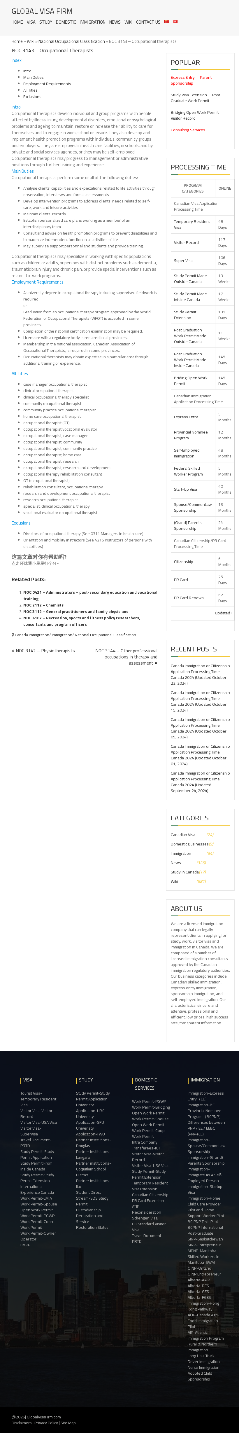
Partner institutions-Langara (93, 1154)
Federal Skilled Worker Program (188, 471)
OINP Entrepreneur (204, 1274)
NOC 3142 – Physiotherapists (45, 650)
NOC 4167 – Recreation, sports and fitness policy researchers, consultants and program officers (81, 621)
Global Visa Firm (42, 11)
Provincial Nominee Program (191, 435)
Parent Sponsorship (191, 80)
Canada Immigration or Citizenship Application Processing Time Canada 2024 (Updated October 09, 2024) (200, 728)
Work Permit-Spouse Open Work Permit (38, 1207)
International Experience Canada (37, 1189)
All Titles (30, 90)
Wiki (128, 22)
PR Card (181, 579)
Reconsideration (146, 1212)
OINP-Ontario (199, 1268)
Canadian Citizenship (150, 1195)
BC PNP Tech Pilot (203, 1221)
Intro (27, 71)
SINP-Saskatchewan (205, 1239)
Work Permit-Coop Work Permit (36, 1224)
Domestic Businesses (190, 844)
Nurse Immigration (203, 1367)
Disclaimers (22, 1423)
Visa (31, 22)
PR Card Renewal (189, 598)
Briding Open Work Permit (191, 380)
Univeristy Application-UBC (90, 1108)
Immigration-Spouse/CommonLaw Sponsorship (207, 1145)
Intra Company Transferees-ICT (146, 1145)
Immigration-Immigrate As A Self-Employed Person (205, 1175)
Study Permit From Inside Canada (36, 1166)
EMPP (25, 1245)
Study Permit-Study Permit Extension (37, 1178)
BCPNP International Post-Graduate (205, 1230)
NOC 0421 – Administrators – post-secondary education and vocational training (90, 595)
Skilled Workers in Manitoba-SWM (203, 1259)
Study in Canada (185, 872)
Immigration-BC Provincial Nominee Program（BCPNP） (205, 1110)
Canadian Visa (183, 834)
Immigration (93, 22)
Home (17, 22)
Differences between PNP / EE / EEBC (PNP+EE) (206, 1128)
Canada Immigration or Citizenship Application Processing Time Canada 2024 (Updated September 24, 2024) (200, 781)
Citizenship (183, 561)
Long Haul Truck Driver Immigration (204, 1358)
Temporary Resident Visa (192, 224)
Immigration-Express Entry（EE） (206, 1096)
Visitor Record (183, 118)
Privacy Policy (46, 1423)
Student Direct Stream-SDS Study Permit (92, 1198)
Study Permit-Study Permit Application (37, 1154)
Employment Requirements (47, 84)
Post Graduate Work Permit (195, 97)
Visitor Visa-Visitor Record (36, 1113)
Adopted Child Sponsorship (200, 1376)
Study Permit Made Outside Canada (190, 278)
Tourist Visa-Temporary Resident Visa (38, 1099)
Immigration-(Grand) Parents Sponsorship (206, 1160)
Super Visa (183, 260)
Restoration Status (92, 1227)
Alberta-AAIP (199, 1280)
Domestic (66, 22)
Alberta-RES (198, 1286)
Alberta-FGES (199, 1297)
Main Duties (33, 77)
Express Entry (183, 77)
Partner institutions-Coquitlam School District (93, 1169)
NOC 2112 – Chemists (43, 605)
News (115, 22)
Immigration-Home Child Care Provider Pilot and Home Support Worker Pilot (206, 1207)
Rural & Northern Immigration (202, 1347)
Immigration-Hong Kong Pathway (203, 1306)
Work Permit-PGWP (37, 1216)
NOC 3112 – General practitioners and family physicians (75, 611)
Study (45, 22)
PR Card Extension (148, 1200)
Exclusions (32, 96)
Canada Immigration (32, 635)
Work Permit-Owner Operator (38, 1236)
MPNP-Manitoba (202, 1251)
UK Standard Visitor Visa (149, 1227)
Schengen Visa (145, 1218)
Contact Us (148, 22)
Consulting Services (188, 130)
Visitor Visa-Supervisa (30, 1131)
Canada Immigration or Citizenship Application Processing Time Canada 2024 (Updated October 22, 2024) (200, 674)
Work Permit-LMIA (36, 1198)
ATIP (135, 1206)
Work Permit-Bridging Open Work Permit (151, 1110)
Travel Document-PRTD (35, 1143)
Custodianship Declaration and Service (89, 1215)
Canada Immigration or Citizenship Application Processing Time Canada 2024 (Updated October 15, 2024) (200, 701)
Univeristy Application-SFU (90, 1119)
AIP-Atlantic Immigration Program (206, 1335)
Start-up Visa (185, 489)
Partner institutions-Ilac (93, 1183)
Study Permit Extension (185, 314)
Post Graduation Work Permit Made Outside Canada (190, 335)
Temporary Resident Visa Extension (150, 1186)
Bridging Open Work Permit (195, 112)
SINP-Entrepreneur (204, 1245)
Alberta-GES (198, 1291)
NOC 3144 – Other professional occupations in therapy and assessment (126, 656)
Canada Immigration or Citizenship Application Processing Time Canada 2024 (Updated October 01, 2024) (200, 755)
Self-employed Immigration (187, 453)
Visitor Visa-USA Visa (38, 1122)
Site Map (68, 1423)
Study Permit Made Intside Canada (190, 296)
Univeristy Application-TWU (90, 1131)
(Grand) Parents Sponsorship (188, 525)
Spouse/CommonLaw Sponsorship (193, 507)
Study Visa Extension (189, 95)
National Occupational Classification (71, 41)
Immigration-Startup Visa (205, 1189)
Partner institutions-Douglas (93, 1143)
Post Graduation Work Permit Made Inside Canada (190, 359)
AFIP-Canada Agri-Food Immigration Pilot (203, 1320)
